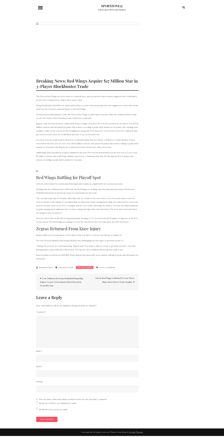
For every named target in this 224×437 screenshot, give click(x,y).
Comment (41, 312)
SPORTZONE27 (112, 6)
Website (39, 382)
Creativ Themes (136, 432)
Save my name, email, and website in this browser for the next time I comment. (73, 399)
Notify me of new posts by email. (53, 409)
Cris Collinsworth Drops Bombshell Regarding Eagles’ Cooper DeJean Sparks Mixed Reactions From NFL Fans (61, 282)
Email (39, 366)
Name (39, 351)
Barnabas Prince (46, 267)
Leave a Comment (107, 267)
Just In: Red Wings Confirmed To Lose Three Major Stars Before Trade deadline (115, 280)
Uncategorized (84, 267)
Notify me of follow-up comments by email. (57, 403)
